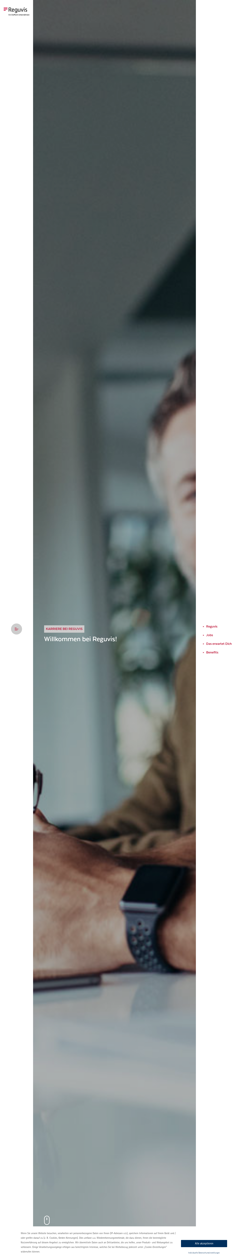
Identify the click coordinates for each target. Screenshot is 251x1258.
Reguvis (211, 626)
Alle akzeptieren (204, 1243)
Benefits (212, 652)
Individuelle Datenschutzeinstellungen (204, 1252)
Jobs (209, 635)
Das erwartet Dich (219, 644)
